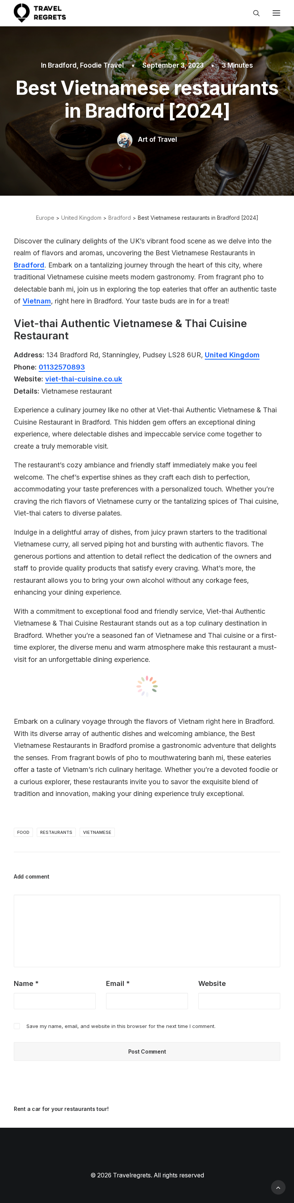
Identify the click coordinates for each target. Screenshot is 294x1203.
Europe (45, 217)
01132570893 (62, 367)
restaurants (56, 832)
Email (118, 983)
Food (23, 832)
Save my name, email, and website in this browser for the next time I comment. (121, 1026)
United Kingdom (81, 217)
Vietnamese (97, 832)
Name (26, 983)
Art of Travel (157, 139)
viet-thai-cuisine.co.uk (83, 379)
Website (212, 983)
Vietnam (37, 301)
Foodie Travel (102, 65)
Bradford (62, 65)
